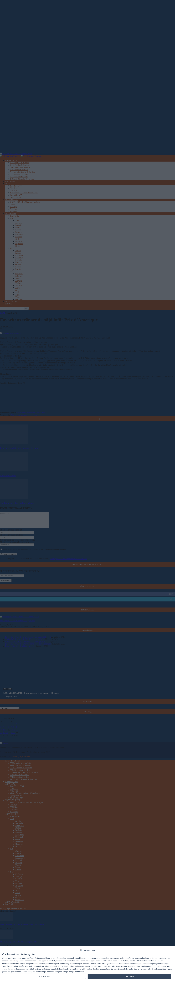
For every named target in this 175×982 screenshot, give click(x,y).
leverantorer (16, 958)
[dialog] (87, 964)
